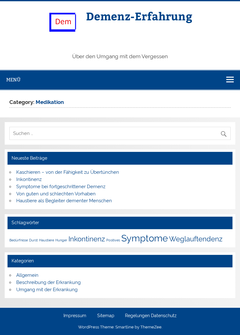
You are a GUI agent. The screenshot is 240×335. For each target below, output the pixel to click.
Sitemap (105, 316)
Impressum (74, 316)
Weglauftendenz (195, 239)
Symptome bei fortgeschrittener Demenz (60, 186)
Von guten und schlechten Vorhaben (56, 194)
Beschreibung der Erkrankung (48, 282)
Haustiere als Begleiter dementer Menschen (64, 201)
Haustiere (46, 240)
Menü (13, 80)
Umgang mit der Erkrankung (47, 289)
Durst (33, 240)
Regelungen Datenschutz (151, 316)
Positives (113, 240)
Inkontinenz (29, 179)
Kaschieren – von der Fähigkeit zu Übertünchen (67, 172)
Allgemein (27, 275)
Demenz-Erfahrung (139, 15)
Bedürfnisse (18, 240)
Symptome (144, 238)
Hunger (61, 240)
